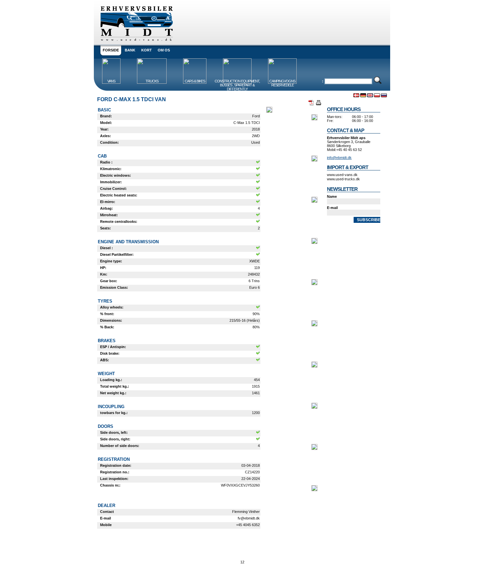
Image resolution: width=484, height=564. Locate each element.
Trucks (152, 81)
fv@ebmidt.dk (249, 518)
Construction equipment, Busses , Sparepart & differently (237, 85)
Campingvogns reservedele (282, 83)
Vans (111, 81)
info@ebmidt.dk (339, 158)
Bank (130, 50)
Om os (164, 50)
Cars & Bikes (195, 81)
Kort (146, 50)
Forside (111, 50)
